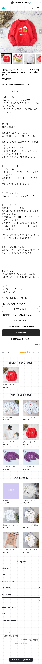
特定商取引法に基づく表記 (11, 636)
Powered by (19, 643)
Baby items (6, 588)
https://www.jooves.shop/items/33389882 (18, 100)
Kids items (5, 568)
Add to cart (21, 333)
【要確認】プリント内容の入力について (18, 315)
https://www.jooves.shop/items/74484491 (18, 196)
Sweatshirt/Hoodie (9, 620)
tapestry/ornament (9, 607)
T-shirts (5, 614)
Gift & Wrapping (8, 581)
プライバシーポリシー (10, 632)
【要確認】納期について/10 (13, 304)
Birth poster (6, 594)
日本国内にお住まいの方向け (21, 339)
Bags (3, 575)
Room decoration (8, 601)
